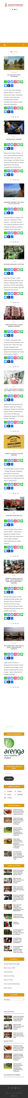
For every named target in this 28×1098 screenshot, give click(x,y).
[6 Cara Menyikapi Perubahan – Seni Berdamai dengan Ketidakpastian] (8, 940)
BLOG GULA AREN (9, 968)
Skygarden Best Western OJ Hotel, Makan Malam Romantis (14, 647)
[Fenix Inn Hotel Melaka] (14, 504)
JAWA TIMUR (14, 643)
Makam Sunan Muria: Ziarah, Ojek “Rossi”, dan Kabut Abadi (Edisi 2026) (18, 889)
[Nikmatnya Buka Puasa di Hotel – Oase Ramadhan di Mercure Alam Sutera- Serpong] (14, 566)
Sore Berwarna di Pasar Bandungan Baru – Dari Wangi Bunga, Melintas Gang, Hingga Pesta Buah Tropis (18, 855)
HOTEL (14, 136)
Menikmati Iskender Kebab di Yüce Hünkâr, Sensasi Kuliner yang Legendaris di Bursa (18, 812)
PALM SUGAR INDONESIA (12, 984)
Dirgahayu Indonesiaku (16, 923)
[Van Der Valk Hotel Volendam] (14, 63)
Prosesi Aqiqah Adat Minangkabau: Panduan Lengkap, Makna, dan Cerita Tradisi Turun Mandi (18, 949)
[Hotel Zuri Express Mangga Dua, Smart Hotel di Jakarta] (14, 377)
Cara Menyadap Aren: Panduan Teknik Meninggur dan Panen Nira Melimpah (18, 932)
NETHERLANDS (14, 72)
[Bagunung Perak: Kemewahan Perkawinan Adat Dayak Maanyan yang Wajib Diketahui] (8, 907)
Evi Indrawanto (12, 1093)
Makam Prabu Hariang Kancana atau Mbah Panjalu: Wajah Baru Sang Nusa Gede (18, 872)
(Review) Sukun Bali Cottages (14, 264)
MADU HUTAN (8, 980)
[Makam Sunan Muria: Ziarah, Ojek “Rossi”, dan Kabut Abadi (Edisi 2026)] (8, 889)
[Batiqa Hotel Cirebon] (14, 127)
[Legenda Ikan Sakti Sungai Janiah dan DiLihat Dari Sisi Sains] (8, 916)
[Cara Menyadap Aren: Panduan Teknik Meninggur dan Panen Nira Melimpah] (8, 932)
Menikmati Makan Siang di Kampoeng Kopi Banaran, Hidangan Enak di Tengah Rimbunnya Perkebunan (18, 831)
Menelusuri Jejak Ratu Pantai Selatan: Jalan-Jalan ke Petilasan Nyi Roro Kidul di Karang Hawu (18, 898)
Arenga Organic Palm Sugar (12, 964)
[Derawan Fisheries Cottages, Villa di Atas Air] (14, 190)
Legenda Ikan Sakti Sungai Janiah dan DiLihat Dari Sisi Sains (18, 916)
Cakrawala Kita (8, 972)
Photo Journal (8, 988)
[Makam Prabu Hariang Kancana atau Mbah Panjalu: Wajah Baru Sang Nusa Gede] (8, 872)
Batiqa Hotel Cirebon (14, 139)
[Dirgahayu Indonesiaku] (8, 924)
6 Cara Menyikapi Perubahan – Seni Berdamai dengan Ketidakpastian (17, 940)
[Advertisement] (14, 28)
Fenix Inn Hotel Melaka (14, 515)
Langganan (9, 779)
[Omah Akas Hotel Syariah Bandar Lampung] (14, 313)
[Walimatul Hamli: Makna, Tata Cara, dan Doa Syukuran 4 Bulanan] (8, 880)
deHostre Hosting (9, 976)
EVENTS (14, 450)
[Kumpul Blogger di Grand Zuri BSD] (14, 442)
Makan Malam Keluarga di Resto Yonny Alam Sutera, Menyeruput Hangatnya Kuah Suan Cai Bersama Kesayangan (18, 843)
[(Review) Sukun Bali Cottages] (14, 252)
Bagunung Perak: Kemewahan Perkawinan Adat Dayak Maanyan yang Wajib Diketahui (18, 907)
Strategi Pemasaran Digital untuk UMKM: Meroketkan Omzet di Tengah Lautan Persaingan (18, 821)
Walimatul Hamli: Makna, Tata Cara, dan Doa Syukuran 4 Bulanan (18, 880)
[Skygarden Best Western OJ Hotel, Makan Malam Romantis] (14, 634)
